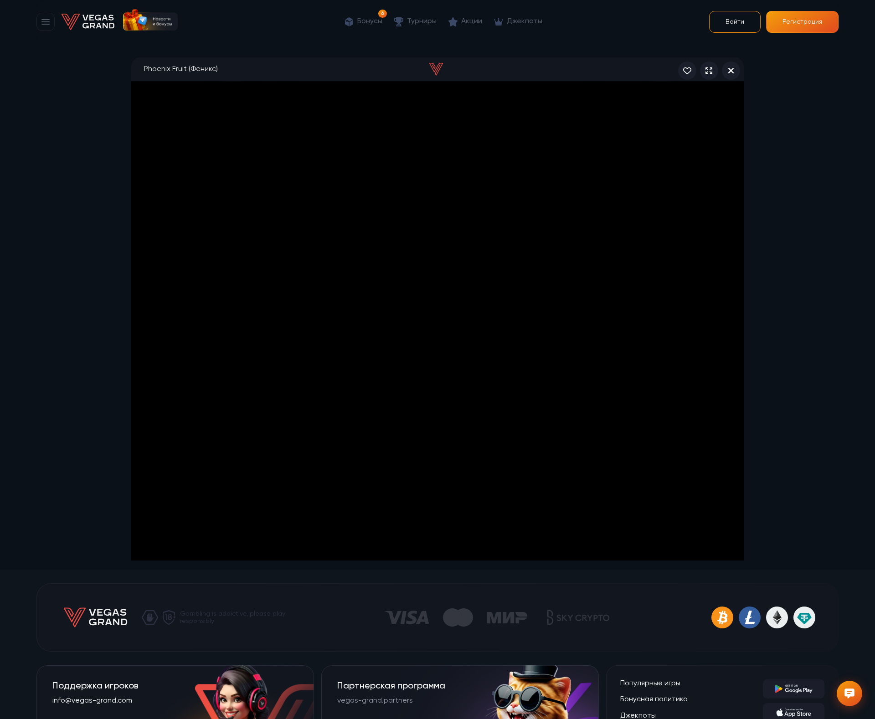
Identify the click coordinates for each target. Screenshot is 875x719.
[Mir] (507, 617)
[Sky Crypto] (578, 617)
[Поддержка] (849, 693)
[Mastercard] (458, 617)
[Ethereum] (777, 617)
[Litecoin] (750, 617)
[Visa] (406, 617)
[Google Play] (793, 689)
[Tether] (804, 617)
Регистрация (802, 22)
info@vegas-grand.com (92, 700)
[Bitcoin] (722, 617)
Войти (735, 22)
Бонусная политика (654, 699)
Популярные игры (650, 683)
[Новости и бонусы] (150, 20)
